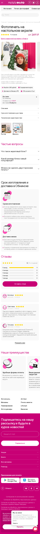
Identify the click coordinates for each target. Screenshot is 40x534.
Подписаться (20, 443)
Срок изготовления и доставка (12, 113)
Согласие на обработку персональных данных (20, 500)
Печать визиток (26, 402)
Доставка (7, 97)
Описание (4, 108)
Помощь (4, 467)
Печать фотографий (21, 8)
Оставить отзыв (20, 284)
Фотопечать (5, 399)
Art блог (24, 399)
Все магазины (6, 462)
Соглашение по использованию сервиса (20, 497)
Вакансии (24, 409)
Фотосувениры (6, 409)
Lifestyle (24, 406)
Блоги (3, 457)
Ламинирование (7, 406)
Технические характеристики (11, 118)
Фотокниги (7, 8)
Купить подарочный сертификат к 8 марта (14, 38)
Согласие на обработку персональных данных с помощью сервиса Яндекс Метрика (18, 503)
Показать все (20, 343)
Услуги (3, 452)
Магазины (4, 402)
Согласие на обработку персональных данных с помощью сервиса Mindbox (18, 508)
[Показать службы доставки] (36, 97)
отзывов (13, 34)
